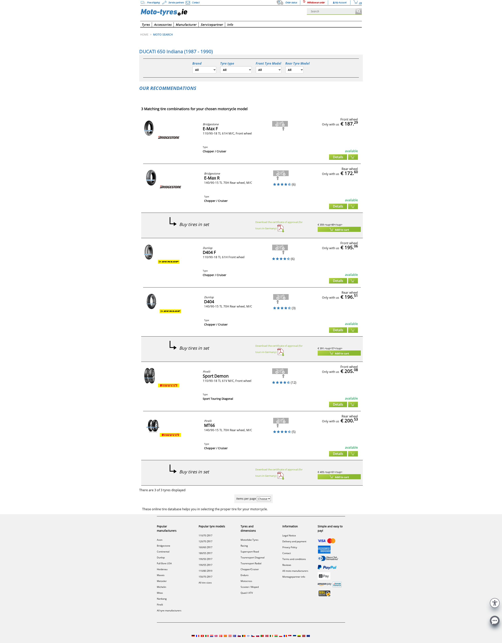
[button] (495, 602)
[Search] (358, 11)
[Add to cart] (353, 157)
